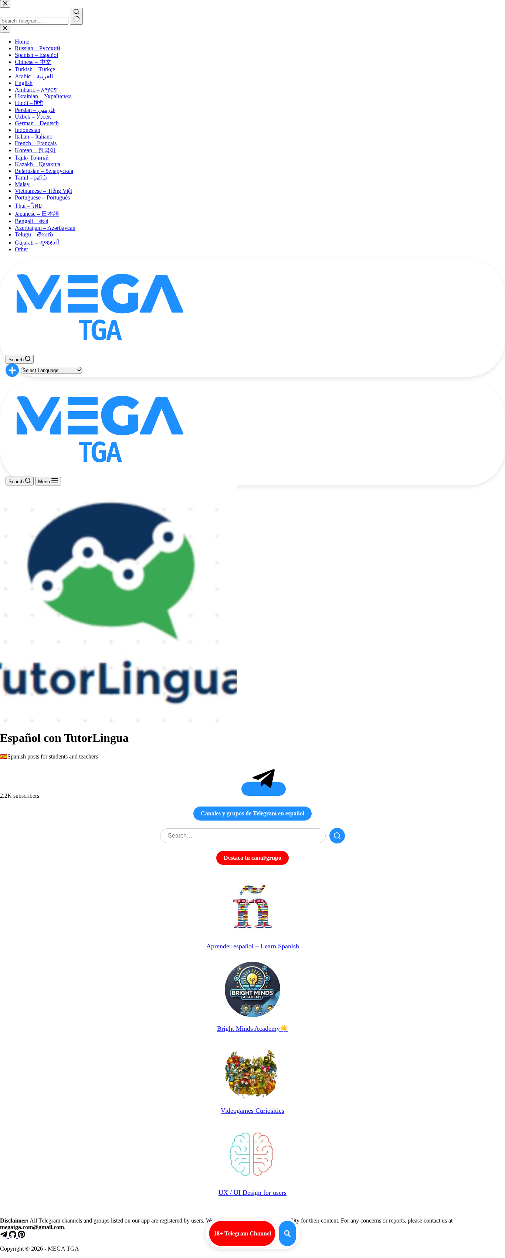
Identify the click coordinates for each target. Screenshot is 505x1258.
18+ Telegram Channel (242, 1233)
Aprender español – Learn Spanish (252, 946)
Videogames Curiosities (252, 1110)
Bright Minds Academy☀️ (252, 1028)
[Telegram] (4, 1236)
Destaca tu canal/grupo (252, 858)
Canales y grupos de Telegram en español (252, 813)
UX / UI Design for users (252, 1192)
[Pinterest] (21, 1236)
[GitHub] (13, 1236)
